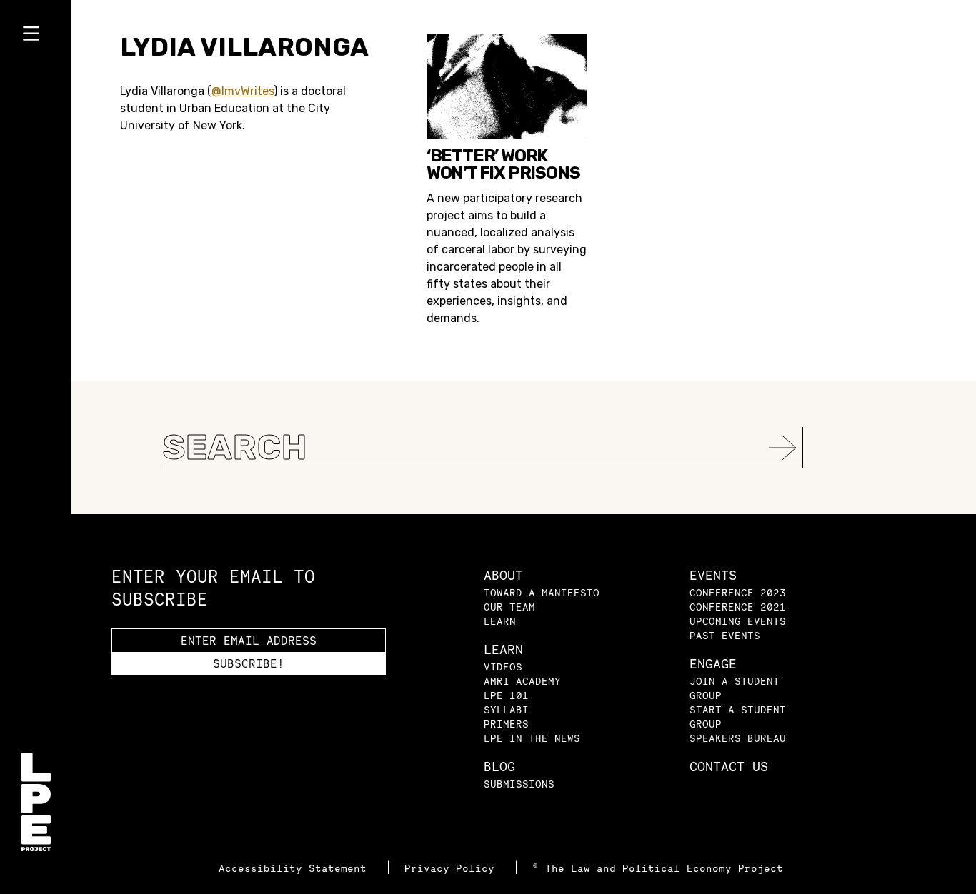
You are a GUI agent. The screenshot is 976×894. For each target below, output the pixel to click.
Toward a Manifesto (541, 592)
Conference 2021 (737, 607)
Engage (713, 663)
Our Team (509, 607)
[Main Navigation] (36, 36)
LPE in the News (532, 738)
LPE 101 (506, 695)
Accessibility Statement (296, 868)
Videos (503, 667)
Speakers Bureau (737, 738)
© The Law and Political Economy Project (657, 868)
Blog (499, 766)
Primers (506, 724)
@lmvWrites (242, 91)
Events (713, 575)
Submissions (519, 784)
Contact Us (728, 766)
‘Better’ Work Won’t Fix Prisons (503, 164)
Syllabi (506, 709)
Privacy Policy (452, 868)
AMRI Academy (522, 681)
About (503, 575)
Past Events (724, 635)
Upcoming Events (737, 621)
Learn (500, 621)
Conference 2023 (737, 592)
